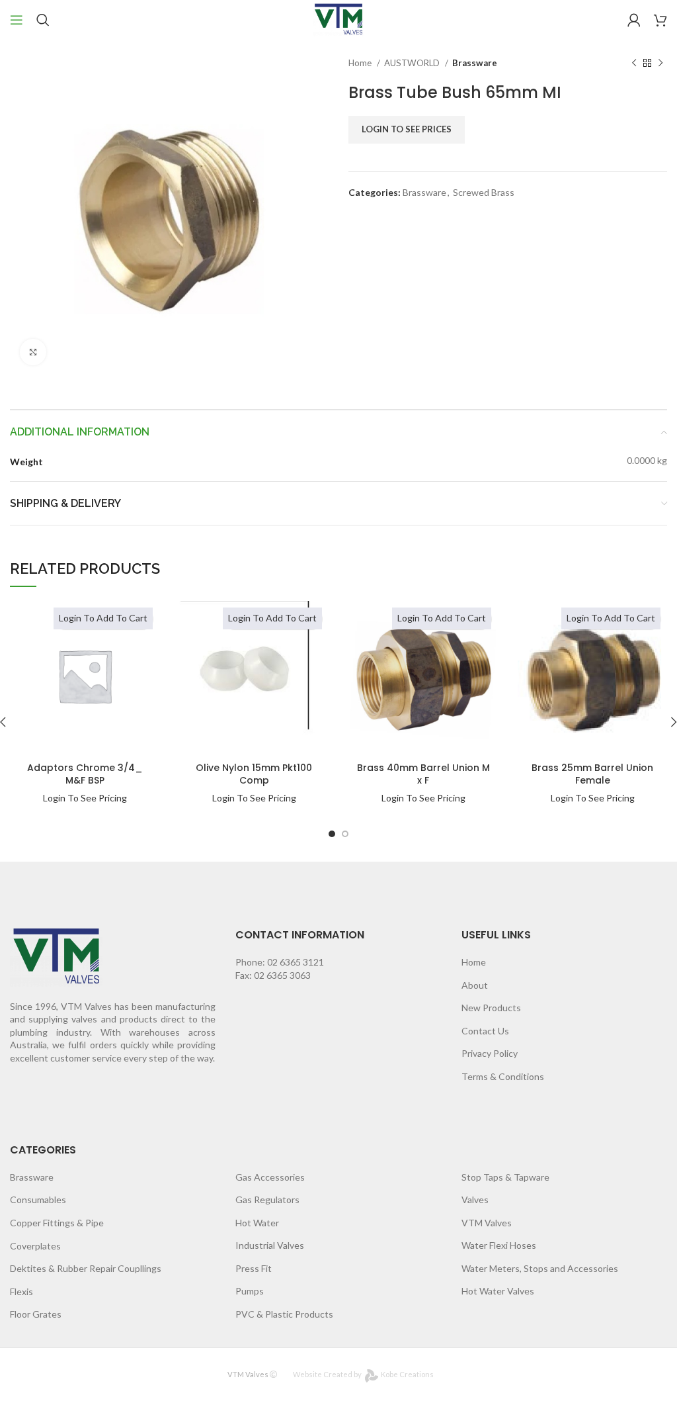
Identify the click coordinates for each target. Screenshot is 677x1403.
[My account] (634, 20)
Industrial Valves (269, 1245)
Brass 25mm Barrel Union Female (592, 774)
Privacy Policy (489, 1053)
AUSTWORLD (413, 63)
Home (361, 63)
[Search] (43, 20)
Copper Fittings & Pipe (57, 1222)
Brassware (474, 63)
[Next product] (660, 63)
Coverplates (35, 1245)
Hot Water (257, 1222)
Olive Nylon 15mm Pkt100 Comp (254, 774)
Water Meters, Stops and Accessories (539, 1268)
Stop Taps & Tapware (505, 1177)
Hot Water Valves (497, 1290)
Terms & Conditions (502, 1076)
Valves (475, 1199)
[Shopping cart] (660, 20)
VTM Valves (486, 1222)
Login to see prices (407, 129)
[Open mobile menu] (16, 20)
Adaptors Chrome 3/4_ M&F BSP (85, 774)
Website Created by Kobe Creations (363, 1374)
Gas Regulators (267, 1199)
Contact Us (485, 1030)
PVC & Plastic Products (284, 1314)
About (474, 985)
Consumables (38, 1199)
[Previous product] (634, 63)
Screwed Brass (483, 192)
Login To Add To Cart (103, 617)
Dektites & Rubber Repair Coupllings (85, 1268)
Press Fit (253, 1268)
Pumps (249, 1290)
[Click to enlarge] (33, 352)
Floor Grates (35, 1314)
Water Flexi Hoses (498, 1245)
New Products (491, 1007)
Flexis (21, 1291)
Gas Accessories (270, 1177)
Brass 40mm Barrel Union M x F (423, 774)
